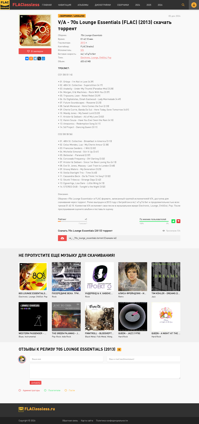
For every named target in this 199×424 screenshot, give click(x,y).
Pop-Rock (56, 336)
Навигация (64, 5)
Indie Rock (66, 336)
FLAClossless (26, 4)
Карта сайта (87, 420)
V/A (82, 50)
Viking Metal (112, 336)
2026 (160, 5)
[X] (39, 58)
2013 (83, 42)
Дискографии (103, 5)
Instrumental (30, 336)
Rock (54, 296)
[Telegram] (35, 58)
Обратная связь (70, 420)
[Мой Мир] (43, 58)
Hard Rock (123, 336)
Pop (109, 57)
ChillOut (102, 57)
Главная (47, 5)
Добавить (35, 382)
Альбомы (83, 5)
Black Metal (90, 336)
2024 (137, 5)
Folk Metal (101, 336)
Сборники (123, 5)
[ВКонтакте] (27, 58)
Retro (121, 296)
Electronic (85, 57)
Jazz (154, 296)
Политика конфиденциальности (112, 420)
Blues (21, 336)
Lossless (79, 15)
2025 (149, 5)
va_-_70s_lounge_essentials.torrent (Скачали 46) (92, 238)
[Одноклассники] (31, 58)
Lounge (94, 57)
